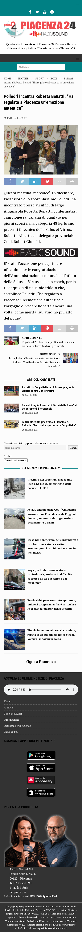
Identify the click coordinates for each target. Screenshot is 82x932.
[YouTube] (44, 12)
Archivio (8, 707)
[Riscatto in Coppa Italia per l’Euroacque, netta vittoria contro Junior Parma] (11, 391)
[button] (76, 4)
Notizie (23, 78)
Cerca (73, 447)
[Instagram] (52, 12)
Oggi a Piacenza (41, 661)
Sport (39, 78)
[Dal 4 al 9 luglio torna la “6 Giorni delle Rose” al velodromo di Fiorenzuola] (11, 408)
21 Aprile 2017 (31, 429)
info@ (24, 887)
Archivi (8, 456)
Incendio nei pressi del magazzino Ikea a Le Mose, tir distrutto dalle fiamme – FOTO (49, 484)
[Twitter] (37, 12)
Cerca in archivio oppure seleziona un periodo (31, 443)
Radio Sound (11, 731)
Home (7, 701)
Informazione (11, 719)
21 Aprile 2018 (31, 413)
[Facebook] (30, 12)
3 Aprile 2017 (31, 395)
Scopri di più (18, 892)
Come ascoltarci (13, 713)
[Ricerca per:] (41, 66)
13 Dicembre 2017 (17, 118)
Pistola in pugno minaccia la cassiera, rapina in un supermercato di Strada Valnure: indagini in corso (51, 634)
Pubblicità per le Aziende (17, 725)
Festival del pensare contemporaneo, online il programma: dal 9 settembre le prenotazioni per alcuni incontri (51, 604)
